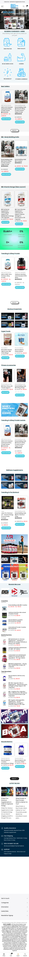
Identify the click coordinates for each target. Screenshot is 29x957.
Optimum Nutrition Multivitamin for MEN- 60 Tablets (17, 648)
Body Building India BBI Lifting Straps (20, 387)
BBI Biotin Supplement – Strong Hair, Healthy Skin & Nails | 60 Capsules (17, 665)
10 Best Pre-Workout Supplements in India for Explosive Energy (7, 802)
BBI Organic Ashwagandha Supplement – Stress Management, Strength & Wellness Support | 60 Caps (16, 702)
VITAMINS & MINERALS (21, 79)
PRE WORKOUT (8, 79)
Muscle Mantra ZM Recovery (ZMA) (16, 676)
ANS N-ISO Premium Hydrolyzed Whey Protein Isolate (7, 108)
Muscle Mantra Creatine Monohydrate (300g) (15, 620)
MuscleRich (4, 348)
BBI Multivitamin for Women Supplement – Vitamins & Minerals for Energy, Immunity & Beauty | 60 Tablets (17, 641)
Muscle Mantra (19, 348)
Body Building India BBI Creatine (20, 160)
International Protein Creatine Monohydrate (17, 627)
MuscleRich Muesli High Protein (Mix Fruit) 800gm (6, 351)
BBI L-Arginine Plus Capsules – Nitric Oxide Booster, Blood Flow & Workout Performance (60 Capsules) (17, 694)
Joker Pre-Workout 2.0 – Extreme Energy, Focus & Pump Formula (7, 515)
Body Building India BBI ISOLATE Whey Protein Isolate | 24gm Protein (20, 109)
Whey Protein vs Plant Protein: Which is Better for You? (22, 801)
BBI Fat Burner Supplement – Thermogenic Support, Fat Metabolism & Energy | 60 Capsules (7, 213)
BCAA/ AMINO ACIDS (7, 64)
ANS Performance (6, 105)
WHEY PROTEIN (8, 49)
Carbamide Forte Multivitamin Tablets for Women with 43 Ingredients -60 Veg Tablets (17, 656)
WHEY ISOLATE (21, 48)
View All (14, 130)
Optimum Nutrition (20, 272)
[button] (4, 112)
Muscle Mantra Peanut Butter (19, 350)
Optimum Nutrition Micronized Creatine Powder (17, 613)
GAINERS (21, 64)
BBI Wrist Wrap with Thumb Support (7, 387)
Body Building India (20, 105)
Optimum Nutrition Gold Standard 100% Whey (21, 275)
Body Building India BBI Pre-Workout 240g (20, 514)
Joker (2, 511)
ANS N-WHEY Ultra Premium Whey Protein (6, 275)
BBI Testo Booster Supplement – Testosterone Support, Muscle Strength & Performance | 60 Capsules (20, 214)
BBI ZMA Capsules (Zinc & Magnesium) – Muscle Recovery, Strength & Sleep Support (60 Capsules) (17, 685)
